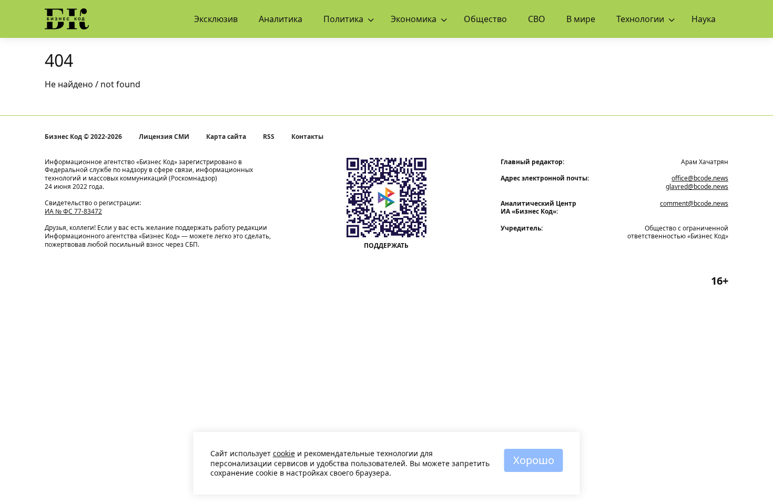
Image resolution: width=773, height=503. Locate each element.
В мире (580, 19)
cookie (284, 453)
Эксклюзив (216, 19)
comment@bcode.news (694, 203)
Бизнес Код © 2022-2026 (83, 137)
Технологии (640, 19)
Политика (343, 19)
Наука (703, 19)
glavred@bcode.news (697, 186)
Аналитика (280, 19)
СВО (536, 19)
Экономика (413, 19)
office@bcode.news (700, 178)
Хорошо (533, 460)
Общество (485, 19)
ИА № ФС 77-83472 (73, 211)
